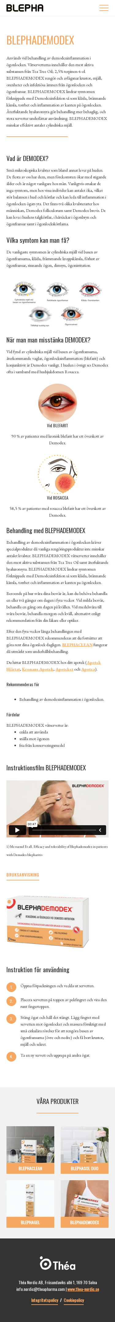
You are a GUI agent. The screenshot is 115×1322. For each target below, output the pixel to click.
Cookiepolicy (74, 1300)
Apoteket (64, 669)
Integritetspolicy (44, 1300)
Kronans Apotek (37, 669)
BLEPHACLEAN (77, 644)
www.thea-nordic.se (83, 1289)
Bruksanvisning (22, 874)
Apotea (88, 669)
